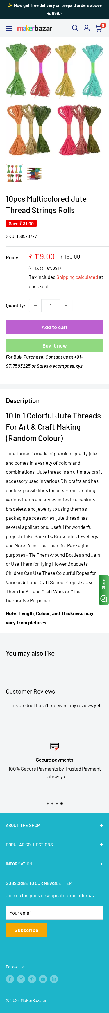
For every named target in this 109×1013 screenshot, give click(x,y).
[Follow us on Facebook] (10, 978)
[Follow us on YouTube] (43, 978)
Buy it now (54, 345)
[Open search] (75, 28)
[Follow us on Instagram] (21, 978)
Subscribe (26, 930)
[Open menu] (9, 28)
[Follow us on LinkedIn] (54, 978)
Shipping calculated (77, 277)
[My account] (87, 28)
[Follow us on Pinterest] (32, 978)
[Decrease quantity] (35, 305)
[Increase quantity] (66, 305)
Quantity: (15, 305)
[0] (98, 28)
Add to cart (55, 327)
